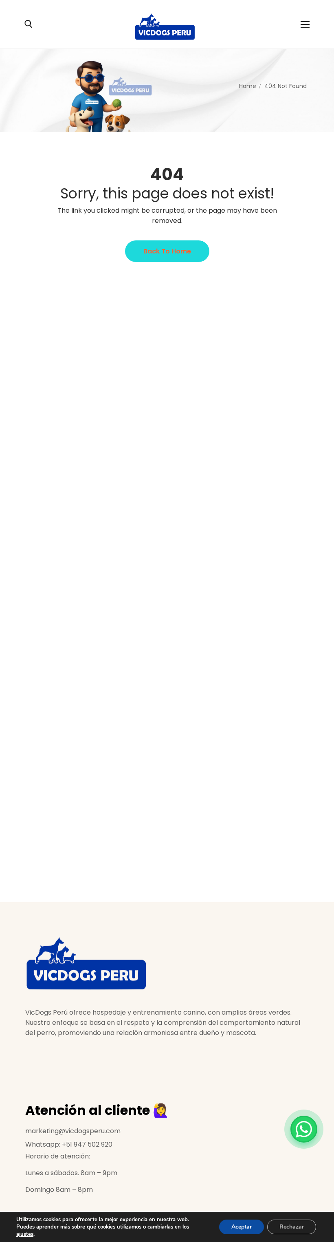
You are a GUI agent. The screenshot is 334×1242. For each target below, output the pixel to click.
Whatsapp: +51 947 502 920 (68, 1144)
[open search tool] (28, 24)
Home (247, 86)
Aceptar (241, 1227)
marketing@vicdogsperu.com (73, 1131)
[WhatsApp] (303, 1129)
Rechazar (291, 1227)
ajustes (24, 1234)
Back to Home (167, 251)
